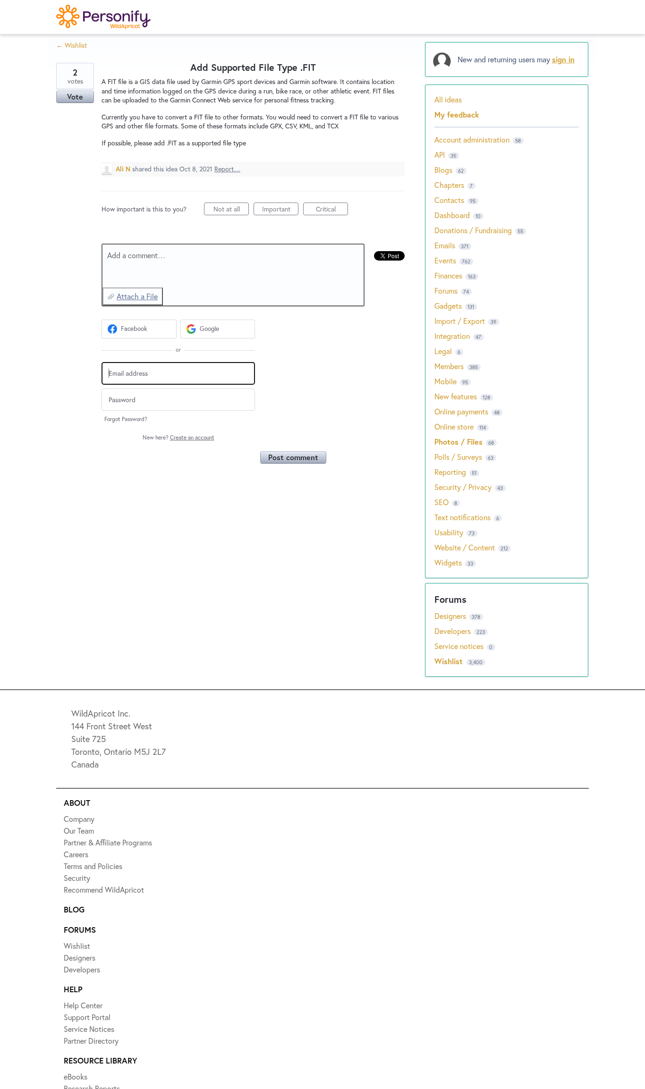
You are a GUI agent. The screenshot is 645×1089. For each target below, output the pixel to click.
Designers (451, 616)
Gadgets (448, 306)
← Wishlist (71, 45)
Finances (448, 275)
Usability (448, 532)
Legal (443, 351)
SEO (441, 502)
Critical (332, 209)
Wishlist (449, 661)
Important (280, 209)
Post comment (293, 457)
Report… (227, 168)
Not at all (231, 209)
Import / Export (459, 321)
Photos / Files (458, 442)
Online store (454, 426)
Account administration (471, 139)
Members (449, 366)
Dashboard (452, 215)
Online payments (461, 411)
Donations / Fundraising (474, 230)
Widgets (448, 562)
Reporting (450, 472)
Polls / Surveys (458, 457)
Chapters (449, 185)
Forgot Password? (125, 418)
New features (455, 396)
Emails (444, 245)
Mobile (445, 381)
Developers (453, 631)
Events (445, 260)
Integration (452, 336)
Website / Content (464, 547)
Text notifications (462, 517)
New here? (178, 437)
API (439, 155)
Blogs (443, 170)
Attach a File (137, 296)
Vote (75, 96)
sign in (563, 59)
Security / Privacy (463, 487)
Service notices (459, 646)
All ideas (448, 99)
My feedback (456, 114)
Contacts (449, 200)
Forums (446, 290)
